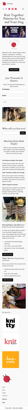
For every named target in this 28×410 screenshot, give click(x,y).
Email (4, 95)
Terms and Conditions (18, 408)
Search (23, 133)
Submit (5, 101)
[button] (14, 32)
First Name (5, 89)
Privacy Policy (8, 408)
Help (3, 402)
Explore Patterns (14, 69)
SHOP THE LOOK (7, 254)
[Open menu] (3, 9)
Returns (4, 399)
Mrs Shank (10, 3)
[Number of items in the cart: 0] (22, 9)
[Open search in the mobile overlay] (6, 9)
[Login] (19, 9)
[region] (14, 32)
